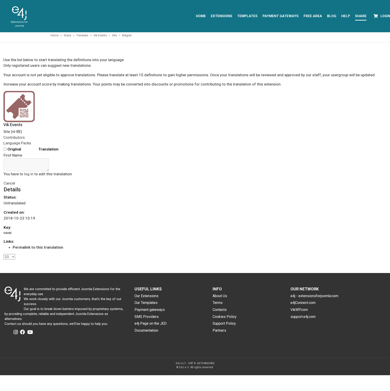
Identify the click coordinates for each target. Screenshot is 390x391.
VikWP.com (299, 310)
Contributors (14, 137)
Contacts (220, 310)
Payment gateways (150, 310)
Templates (247, 16)
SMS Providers (147, 317)
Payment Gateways (280, 16)
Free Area (313, 16)
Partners (219, 330)
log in (28, 174)
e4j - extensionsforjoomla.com (314, 296)
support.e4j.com (303, 317)
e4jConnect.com (303, 303)
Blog (331, 16)
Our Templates (146, 303)
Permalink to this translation (38, 247)
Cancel (9, 183)
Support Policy (224, 323)
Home (201, 16)
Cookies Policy (225, 317)
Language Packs (17, 143)
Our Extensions (146, 296)
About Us (220, 296)
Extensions (221, 16)
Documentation (146, 330)
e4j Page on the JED (151, 323)
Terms (218, 303)
